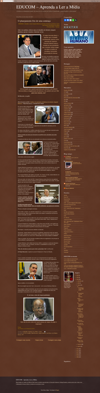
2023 (77, 275)
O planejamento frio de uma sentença (80, 294)
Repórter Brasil (67, 237)
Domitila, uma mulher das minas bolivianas (80, 310)
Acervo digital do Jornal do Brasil (71, 258)
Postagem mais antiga (54, 340)
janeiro (79, 346)
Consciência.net (67, 206)
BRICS (65, 125)
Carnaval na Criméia (79, 338)
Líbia (65, 140)
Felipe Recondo (34, 333)
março (79, 285)
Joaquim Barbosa (42, 333)
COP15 (65, 134)
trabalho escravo (67, 138)
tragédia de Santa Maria (69, 149)
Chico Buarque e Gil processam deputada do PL (76, 163)
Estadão (29, 333)
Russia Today (67, 242)
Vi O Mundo (68, 156)
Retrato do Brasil (67, 239)
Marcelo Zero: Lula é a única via (71, 157)
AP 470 (25, 333)
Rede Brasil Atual (67, 235)
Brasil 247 (66, 197)
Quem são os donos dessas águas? (71, 78)
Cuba (65, 133)
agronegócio (66, 105)
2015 (77, 277)
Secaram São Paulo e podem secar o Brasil (73, 80)
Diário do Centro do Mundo (71, 177)
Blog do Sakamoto (69, 188)
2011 (77, 353)
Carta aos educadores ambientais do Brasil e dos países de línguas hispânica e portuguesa (73, 266)
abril (79, 283)
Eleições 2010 (67, 90)
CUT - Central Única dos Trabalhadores (72, 208)
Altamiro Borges (69, 161)
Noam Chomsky (67, 224)
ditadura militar (67, 107)
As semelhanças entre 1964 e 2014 (80, 288)
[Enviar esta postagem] (45, 331)
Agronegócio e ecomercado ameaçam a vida (73, 70)
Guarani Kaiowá (67, 144)
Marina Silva (66, 121)
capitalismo (66, 108)
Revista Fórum (67, 241)
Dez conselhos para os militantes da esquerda (74, 75)
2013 (77, 348)
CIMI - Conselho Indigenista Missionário (72, 202)
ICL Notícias (66, 217)
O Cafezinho (68, 171)
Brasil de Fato (67, 199)
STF (23, 334)
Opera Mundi (66, 226)
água (65, 99)
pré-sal (65, 136)
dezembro (80, 281)
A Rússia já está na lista (80, 321)
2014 (77, 279)
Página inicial (39, 340)
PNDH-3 (65, 131)
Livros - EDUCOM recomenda (70, 268)
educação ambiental (68, 127)
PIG (65, 101)
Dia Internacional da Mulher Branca (80, 304)
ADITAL (65, 195)
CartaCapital (66, 200)
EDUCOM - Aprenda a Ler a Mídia (30, 331)
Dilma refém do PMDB (68, 76)
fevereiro (79, 344)
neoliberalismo (67, 116)
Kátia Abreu (66, 147)
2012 (77, 350)
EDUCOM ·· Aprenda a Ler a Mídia (48, 7)
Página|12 (66, 228)
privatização (66, 118)
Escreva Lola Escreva (70, 183)
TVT (65, 248)
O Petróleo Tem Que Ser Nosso (70, 146)
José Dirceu (48, 333)
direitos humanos (67, 103)
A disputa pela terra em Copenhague (71, 66)
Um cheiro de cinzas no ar (80, 324)
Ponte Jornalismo (67, 229)
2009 (77, 357)
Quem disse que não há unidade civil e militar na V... (80, 316)
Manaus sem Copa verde (80, 341)
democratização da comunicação (71, 97)
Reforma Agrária (67, 114)
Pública (65, 233)
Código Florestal (67, 112)
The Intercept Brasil (68, 246)
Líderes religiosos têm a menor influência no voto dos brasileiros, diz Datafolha (73, 179)
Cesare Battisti (67, 142)
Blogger (57, 390)
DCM (65, 210)
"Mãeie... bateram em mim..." (80, 300)
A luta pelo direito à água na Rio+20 (71, 68)
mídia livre (66, 110)
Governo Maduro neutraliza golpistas (79, 328)
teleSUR (65, 244)
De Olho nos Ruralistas (69, 212)
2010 (77, 355)
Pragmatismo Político (68, 231)
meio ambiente (67, 94)
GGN (65, 215)
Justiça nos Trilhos (68, 219)
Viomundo (66, 252)
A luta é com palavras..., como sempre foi (80, 333)
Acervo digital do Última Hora (70, 260)
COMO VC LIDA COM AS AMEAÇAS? (72, 184)
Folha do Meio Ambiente (69, 213)
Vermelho (66, 250)
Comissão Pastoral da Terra (70, 204)
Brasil (65, 95)
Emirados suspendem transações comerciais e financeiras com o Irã (72, 173)
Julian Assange (67, 129)
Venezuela (66, 123)
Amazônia (66, 120)
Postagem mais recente (23, 340)
